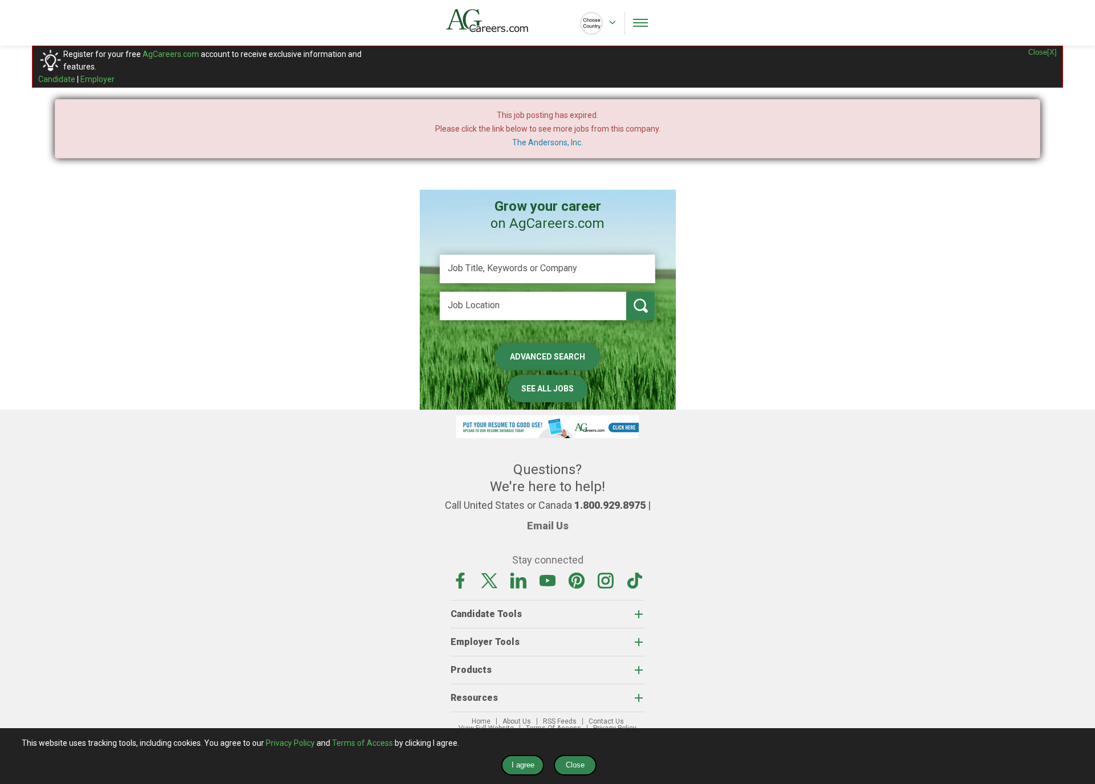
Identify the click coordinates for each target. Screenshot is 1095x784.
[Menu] (640, 22)
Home (481, 721)
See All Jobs (547, 388)
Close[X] (1042, 52)
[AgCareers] (497, 20)
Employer (97, 79)
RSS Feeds (560, 721)
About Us (516, 721)
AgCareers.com (171, 54)
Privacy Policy (290, 743)
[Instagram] (606, 580)
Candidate (56, 79)
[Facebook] (460, 580)
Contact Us (606, 721)
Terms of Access (362, 743)
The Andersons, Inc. (547, 142)
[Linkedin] (518, 580)
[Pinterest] (577, 580)
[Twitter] (489, 580)
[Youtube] (547, 580)
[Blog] (635, 580)
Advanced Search (547, 356)
